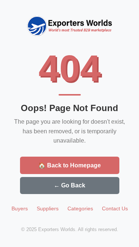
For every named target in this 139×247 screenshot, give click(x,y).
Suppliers (48, 208)
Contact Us (115, 208)
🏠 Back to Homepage (69, 165)
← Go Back (69, 185)
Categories (80, 208)
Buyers (19, 208)
